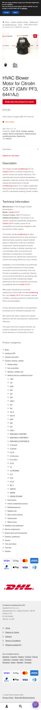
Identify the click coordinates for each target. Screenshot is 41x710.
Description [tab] (7, 149)
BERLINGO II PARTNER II (19, 437)
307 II (12, 412)
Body (7, 350)
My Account (7, 706)
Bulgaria (6, 657)
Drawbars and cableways (14, 525)
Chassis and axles (12, 357)
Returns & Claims (12, 632)
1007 (11, 379)
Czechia (13, 657)
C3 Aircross (14, 456)
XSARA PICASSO (16, 496)
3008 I (12, 401)
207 (11, 394)
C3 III (12, 463)
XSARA (12, 492)
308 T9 (12, 415)
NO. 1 (12, 485)
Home (7, 22)
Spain (13, 662)
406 (11, 423)
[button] (35, 36)
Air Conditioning (21, 169)
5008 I (12, 430)
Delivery (8, 636)
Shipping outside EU (13, 645)
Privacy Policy (8, 697)
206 (11, 390)
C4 (11, 467)
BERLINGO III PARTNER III (19, 441)
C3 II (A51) (14, 459)
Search (20, 706)
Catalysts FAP (10, 353)
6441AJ (8, 138)
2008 (11, 386)
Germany (6, 659)
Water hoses (12, 522)
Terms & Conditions (13, 640)
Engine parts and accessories (16, 533)
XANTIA (13, 489)
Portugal (28, 659)
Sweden (20, 662)
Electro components (16, 133)
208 (11, 397)
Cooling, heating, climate (19, 22)
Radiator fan (12, 511)
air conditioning (21, 234)
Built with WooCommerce (25, 697)
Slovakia (28, 662)
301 (11, 404)
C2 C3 (12, 452)
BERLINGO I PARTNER (18, 434)
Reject (15, 12)
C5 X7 (20, 25)
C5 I (11, 474)
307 (11, 408)
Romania (6, 662)
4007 (11, 419)
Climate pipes (12, 364)
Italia (22, 659)
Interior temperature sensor (17, 503)
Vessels (8, 551)
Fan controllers (13, 368)
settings (24, 8)
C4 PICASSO (14, 470)
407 (11, 426)
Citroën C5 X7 (8, 171)
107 (11, 382)
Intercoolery (11, 500)
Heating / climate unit (15, 372)
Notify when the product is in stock (19, 102)
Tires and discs (10, 544)
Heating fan (21, 136)
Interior (7, 540)
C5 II (11, 478)
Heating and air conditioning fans (20, 375)
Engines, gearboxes (12, 536)
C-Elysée (13, 448)
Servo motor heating (15, 514)
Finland (28, 657)
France (35, 657)
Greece (21, 657)
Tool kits (8, 547)
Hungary (15, 659)
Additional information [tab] (11, 155)
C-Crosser (13, 445)
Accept (6, 12)
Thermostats (12, 518)
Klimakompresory (13, 507)
